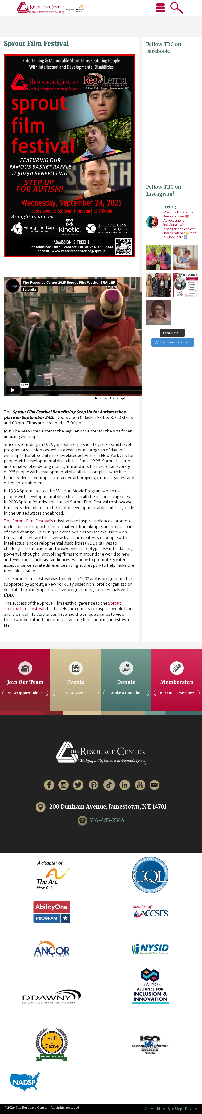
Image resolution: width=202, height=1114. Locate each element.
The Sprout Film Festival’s (28, 520)
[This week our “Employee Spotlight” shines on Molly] (185, 285)
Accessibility (155, 1109)
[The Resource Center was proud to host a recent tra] (158, 285)
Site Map (175, 1109)
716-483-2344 (107, 820)
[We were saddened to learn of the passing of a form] (158, 312)
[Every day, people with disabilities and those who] (185, 257)
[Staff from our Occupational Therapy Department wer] (158, 257)
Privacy (191, 1109)
